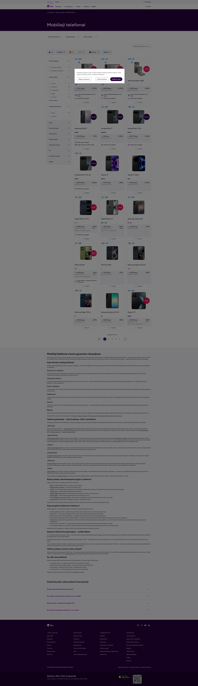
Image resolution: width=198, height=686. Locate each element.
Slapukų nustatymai (84, 79)
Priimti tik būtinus (102, 79)
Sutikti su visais (116, 79)
